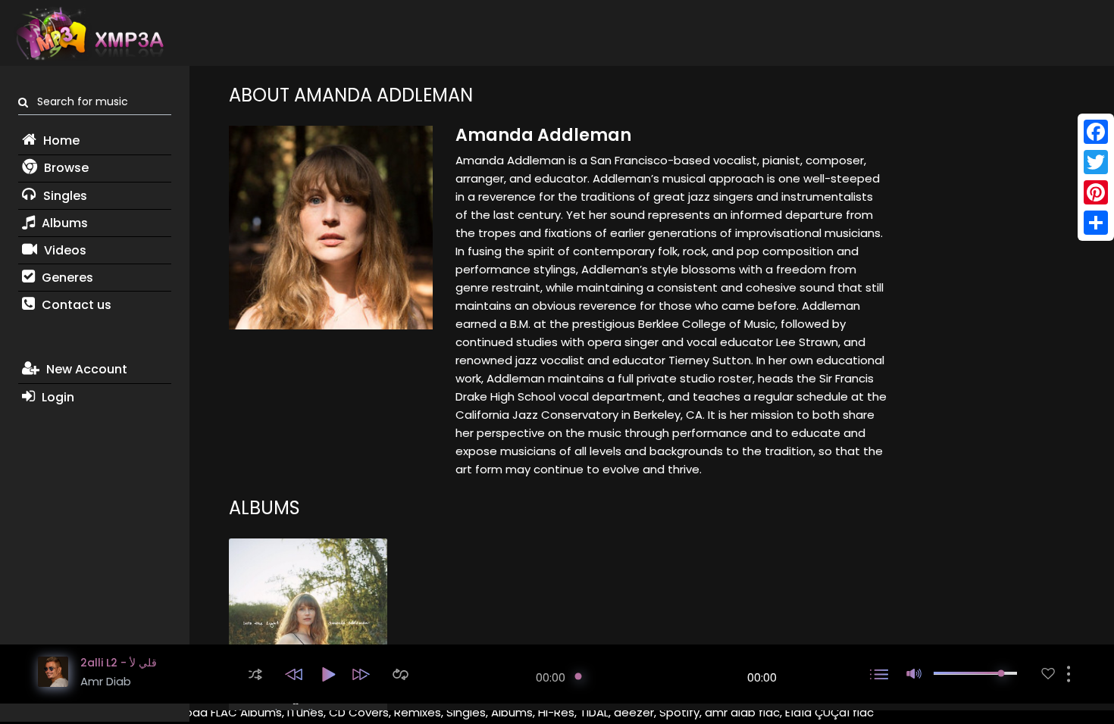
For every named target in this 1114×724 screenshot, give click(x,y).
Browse (65, 167)
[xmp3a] (88, 33)
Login (56, 397)
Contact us (75, 305)
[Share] (1096, 223)
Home (60, 140)
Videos (63, 250)
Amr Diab (105, 681)
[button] (255, 674)
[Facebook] (1096, 132)
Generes (66, 277)
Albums (63, 223)
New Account (85, 369)
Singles (63, 195)
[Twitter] (1096, 162)
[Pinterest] (1096, 192)
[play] (1048, 673)
